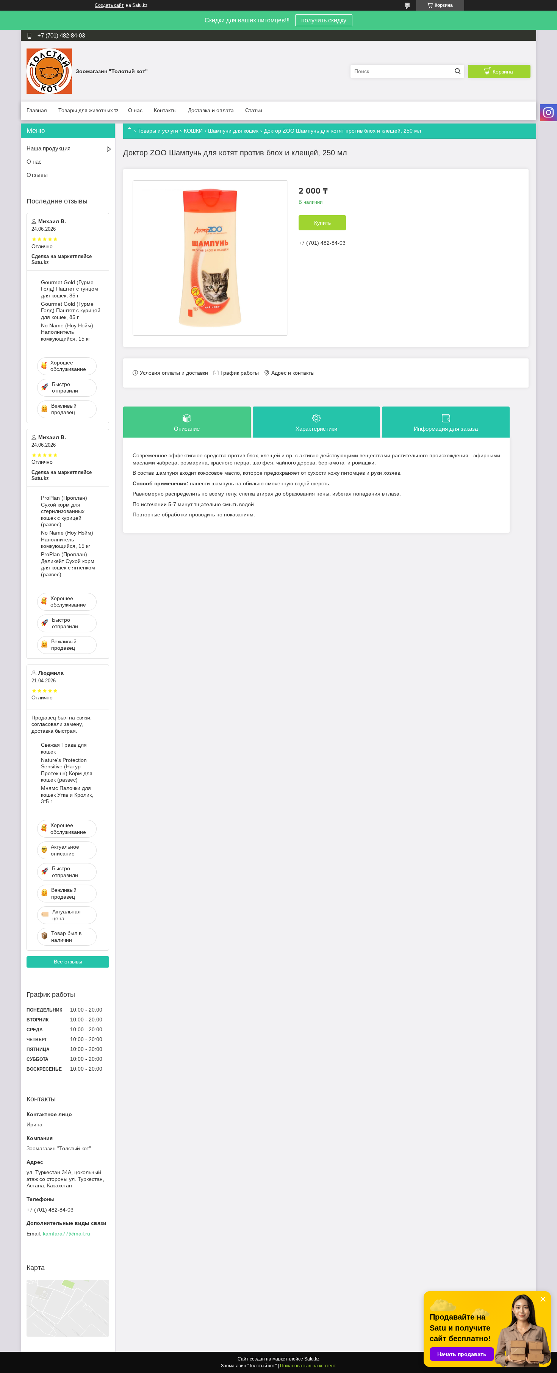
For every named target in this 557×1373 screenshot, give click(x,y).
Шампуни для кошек (233, 131)
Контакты (165, 110)
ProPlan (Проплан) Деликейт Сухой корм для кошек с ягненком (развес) (68, 564)
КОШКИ (193, 131)
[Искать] (457, 71)
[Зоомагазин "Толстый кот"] (49, 71)
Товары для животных (85, 110)
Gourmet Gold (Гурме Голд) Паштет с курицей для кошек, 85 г (70, 310)
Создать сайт (109, 5)
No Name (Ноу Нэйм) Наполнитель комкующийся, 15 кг (67, 332)
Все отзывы (68, 962)
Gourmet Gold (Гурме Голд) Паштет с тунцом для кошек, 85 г (69, 289)
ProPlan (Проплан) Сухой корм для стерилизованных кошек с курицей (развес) (64, 511)
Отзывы (37, 175)
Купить (322, 223)
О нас (135, 110)
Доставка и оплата (211, 110)
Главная (37, 110)
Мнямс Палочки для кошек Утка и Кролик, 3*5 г (67, 794)
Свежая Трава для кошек (64, 748)
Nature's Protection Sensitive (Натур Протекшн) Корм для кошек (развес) (66, 770)
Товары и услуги (158, 131)
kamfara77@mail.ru (66, 1234)
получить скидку (323, 20)
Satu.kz (311, 1359)
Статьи (253, 110)
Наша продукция (48, 148)
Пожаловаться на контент (308, 1365)
